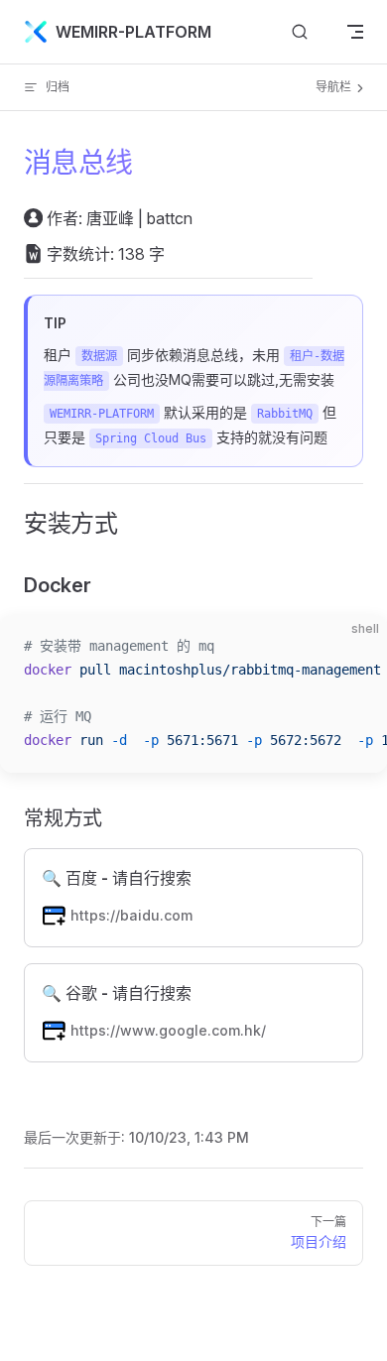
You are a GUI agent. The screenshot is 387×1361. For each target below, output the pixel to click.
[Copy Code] (355, 647)
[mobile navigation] (355, 31)
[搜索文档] (299, 32)
